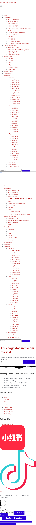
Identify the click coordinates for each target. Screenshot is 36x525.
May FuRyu (15, 144)
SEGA (9, 62)
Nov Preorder (16, 101)
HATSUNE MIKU (13, 21)
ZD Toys (10, 60)
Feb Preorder (15, 82)
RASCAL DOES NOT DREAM (16, 32)
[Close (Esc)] (4, 522)
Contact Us (7, 73)
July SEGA (15, 121)
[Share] (12, 522)
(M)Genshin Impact (13, 54)
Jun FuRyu (15, 147)
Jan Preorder (15, 80)
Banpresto (11, 58)
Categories (7, 17)
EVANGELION (12, 39)
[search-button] (26, 170)
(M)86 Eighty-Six (13, 52)
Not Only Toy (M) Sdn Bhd (8, 2)
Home (5, 15)
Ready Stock (8, 56)
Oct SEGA (15, 127)
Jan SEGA (15, 108)
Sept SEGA (15, 125)
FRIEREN (10, 37)
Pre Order (7, 75)
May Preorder (16, 88)
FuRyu (10, 65)
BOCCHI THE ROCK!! (14, 41)
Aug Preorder (16, 95)
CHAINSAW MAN (13, 24)
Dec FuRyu (15, 160)
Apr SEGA (14, 114)
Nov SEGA (15, 129)
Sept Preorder (16, 97)
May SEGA (15, 116)
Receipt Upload (8, 71)
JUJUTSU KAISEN (13, 19)
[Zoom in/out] (28, 522)
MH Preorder (12, 162)
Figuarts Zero (12, 164)
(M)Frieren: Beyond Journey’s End (18, 50)
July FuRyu (15, 149)
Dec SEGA (15, 132)
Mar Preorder (16, 84)
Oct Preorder (15, 99)
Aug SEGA (15, 123)
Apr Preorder (15, 86)
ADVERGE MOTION (13, 166)
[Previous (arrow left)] (4, 524)
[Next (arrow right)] (12, 524)
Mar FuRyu (15, 140)
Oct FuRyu (15, 155)
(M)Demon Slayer (13, 47)
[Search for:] (12, 362)
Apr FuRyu (15, 142)
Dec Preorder (16, 103)
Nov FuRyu (15, 157)
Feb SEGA (15, 110)
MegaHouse (11, 69)
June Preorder (16, 91)
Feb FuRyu (15, 138)
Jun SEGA (15, 119)
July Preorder (16, 93)
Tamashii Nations (13, 67)
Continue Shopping (14, 518)
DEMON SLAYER (13, 26)
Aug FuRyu (15, 151)
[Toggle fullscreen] (20, 522)
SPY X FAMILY (12, 34)
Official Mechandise (10, 45)
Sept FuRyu (15, 153)
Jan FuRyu (15, 136)
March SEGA (15, 112)
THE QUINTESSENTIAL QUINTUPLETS (19, 43)
